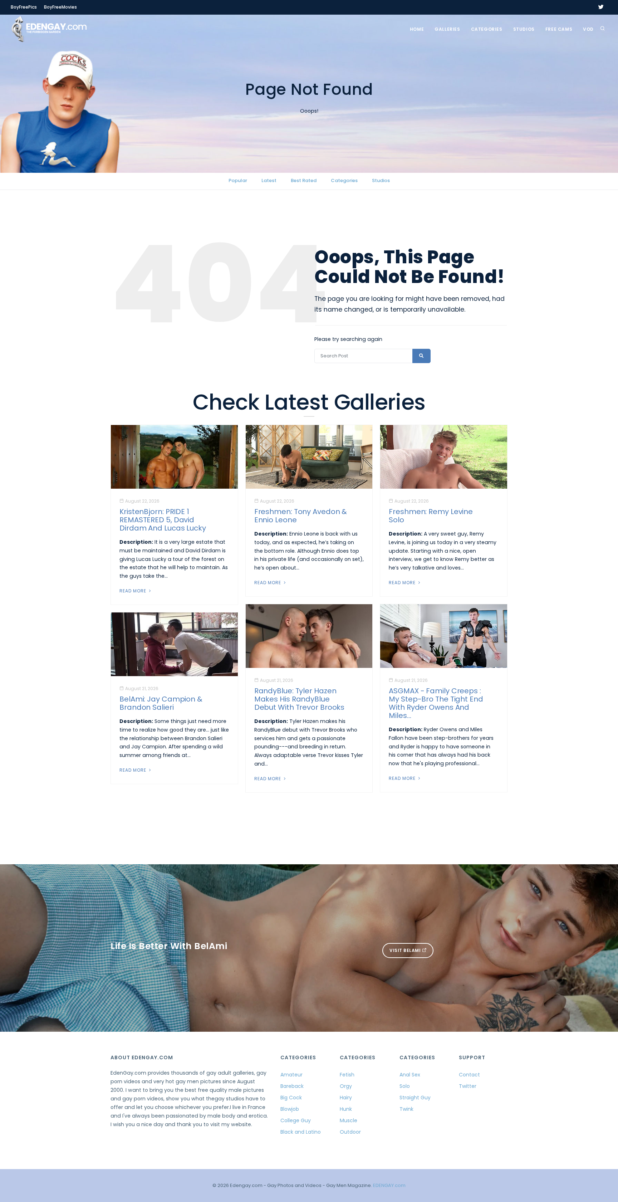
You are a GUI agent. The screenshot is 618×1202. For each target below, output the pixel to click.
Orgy (346, 1086)
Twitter (467, 1086)
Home (417, 29)
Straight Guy (415, 1097)
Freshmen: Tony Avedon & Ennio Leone (300, 516)
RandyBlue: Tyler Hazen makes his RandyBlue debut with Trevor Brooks (299, 699)
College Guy (295, 1120)
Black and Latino (300, 1131)
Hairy (346, 1097)
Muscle (348, 1120)
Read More (133, 591)
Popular (238, 180)
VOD (588, 29)
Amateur (291, 1074)
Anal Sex (409, 1074)
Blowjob (289, 1109)
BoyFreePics (24, 7)
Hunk (346, 1109)
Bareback (292, 1086)
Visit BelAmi (405, 950)
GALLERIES (447, 29)
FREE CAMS (558, 29)
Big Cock (291, 1097)
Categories (486, 29)
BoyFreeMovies (60, 7)
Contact (469, 1074)
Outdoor (350, 1131)
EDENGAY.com (389, 1185)
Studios (524, 29)
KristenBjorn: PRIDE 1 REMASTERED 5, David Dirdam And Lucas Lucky (162, 520)
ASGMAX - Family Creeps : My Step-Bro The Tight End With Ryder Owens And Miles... (436, 703)
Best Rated (304, 180)
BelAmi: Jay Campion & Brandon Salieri (160, 703)
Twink (406, 1109)
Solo (404, 1086)
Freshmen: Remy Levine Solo (431, 516)
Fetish (347, 1074)
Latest (268, 180)
